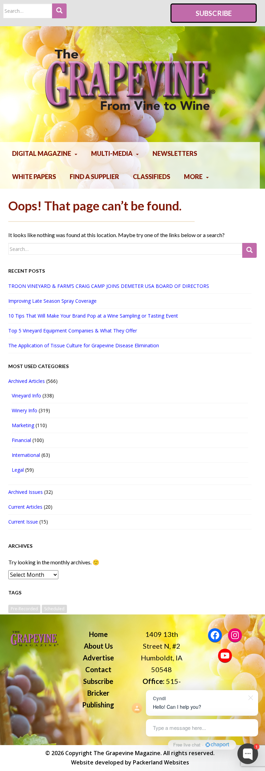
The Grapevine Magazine (127, 753)
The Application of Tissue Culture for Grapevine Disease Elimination (83, 345)
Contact (98, 669)
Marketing (23, 425)
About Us (98, 646)
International (26, 455)
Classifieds (151, 176)
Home (98, 634)
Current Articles (25, 507)
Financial (21, 440)
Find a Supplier (94, 176)
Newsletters (175, 153)
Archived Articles (26, 381)
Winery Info (24, 410)
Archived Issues (25, 492)
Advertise (98, 658)
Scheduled (54, 609)
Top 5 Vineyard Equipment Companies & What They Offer (72, 330)
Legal (18, 470)
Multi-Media (111, 153)
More (193, 176)
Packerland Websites (161, 762)
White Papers (34, 176)
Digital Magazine (41, 153)
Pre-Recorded (24, 609)
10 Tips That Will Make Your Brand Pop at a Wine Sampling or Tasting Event (93, 315)
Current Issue (23, 521)
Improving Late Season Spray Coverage (53, 301)
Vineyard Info (26, 395)
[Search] (59, 10)
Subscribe (214, 13)
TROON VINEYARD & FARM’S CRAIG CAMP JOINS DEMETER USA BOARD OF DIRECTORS (108, 286)
